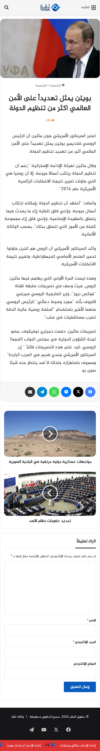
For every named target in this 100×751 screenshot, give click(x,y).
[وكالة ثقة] (50, 7)
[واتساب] (54, 392)
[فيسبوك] (90, 392)
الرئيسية (55, 85)
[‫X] (78, 392)
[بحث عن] (6, 9)
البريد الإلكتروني (84, 642)
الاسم (91, 620)
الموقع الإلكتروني (85, 664)
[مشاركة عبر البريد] (30, 392)
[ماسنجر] (66, 392)
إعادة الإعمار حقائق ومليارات (77, 745)
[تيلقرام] (42, 392)
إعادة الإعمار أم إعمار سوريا (24, 745)
